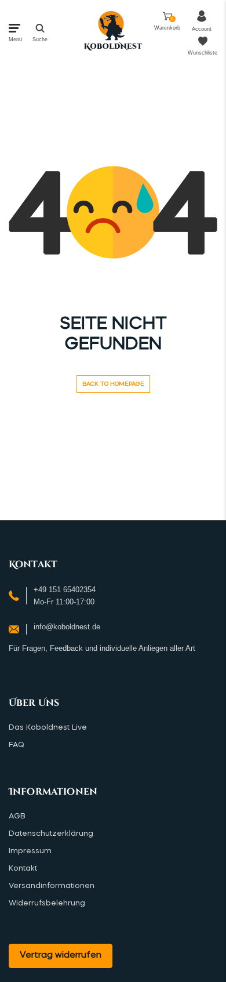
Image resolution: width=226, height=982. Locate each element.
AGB (17, 816)
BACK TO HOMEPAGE (113, 384)
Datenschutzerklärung (51, 834)
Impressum (30, 851)
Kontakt (23, 868)
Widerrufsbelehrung (47, 903)
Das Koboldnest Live (48, 727)
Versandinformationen (51, 886)
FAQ (16, 745)
